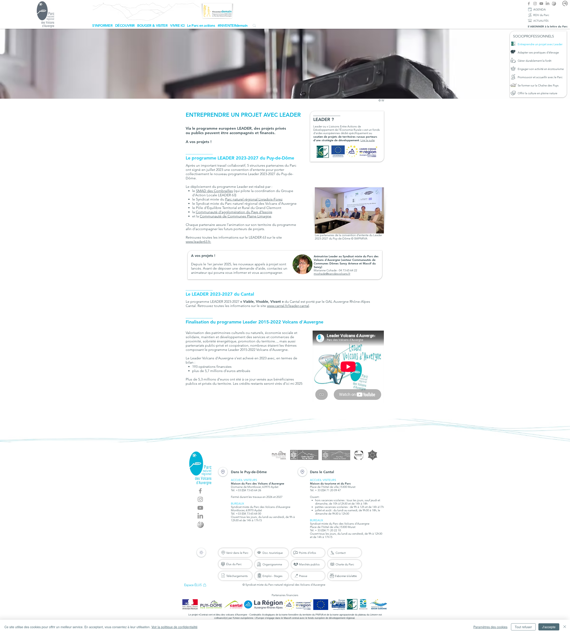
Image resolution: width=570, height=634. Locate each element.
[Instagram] (535, 3)
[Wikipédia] (554, 3)
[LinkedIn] (547, 3)
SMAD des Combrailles (214, 191)
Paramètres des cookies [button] (490, 627)
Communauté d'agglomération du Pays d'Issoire (234, 212)
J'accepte (549, 627)
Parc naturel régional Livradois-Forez (254, 199)
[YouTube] (541, 3)
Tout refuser (523, 627)
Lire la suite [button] (367, 140)
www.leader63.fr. (198, 241)
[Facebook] (529, 3)
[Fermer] (564, 626)
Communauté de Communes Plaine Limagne (235, 216)
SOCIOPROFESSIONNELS (533, 36)
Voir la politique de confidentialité (174, 627)
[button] (102, 25)
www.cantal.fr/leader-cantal (288, 306)
